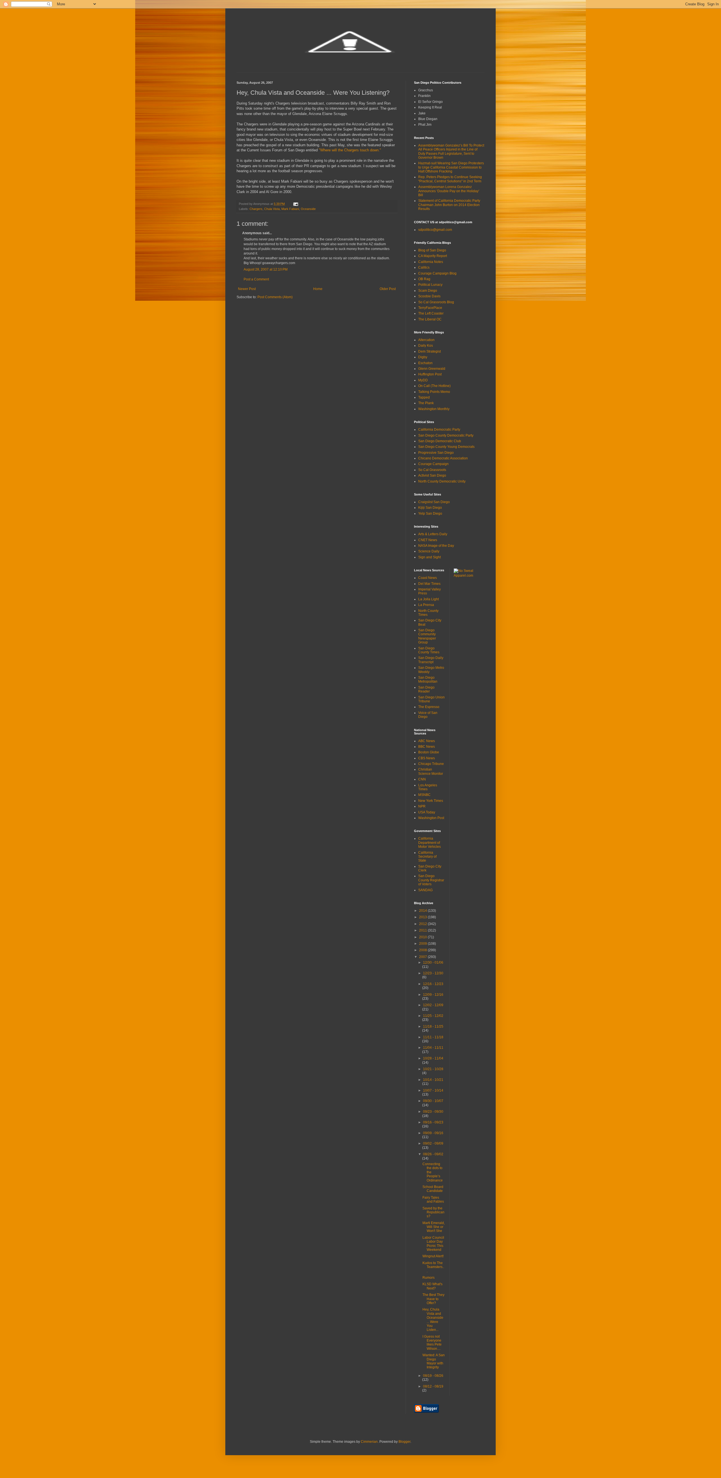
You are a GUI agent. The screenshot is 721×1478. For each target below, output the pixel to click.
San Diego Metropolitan (427, 679)
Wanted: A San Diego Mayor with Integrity (433, 1361)
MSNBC (424, 795)
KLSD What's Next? (432, 1286)
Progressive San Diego (436, 453)
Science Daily (428, 551)
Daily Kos (425, 346)
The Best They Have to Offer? (433, 1299)
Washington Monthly (433, 409)
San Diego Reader (426, 689)
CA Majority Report (432, 256)
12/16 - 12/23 (433, 984)
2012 (423, 924)
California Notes (430, 262)
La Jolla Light (428, 599)
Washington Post (431, 818)
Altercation (426, 340)
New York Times (430, 801)
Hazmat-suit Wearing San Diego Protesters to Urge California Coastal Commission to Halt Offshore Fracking (451, 167)
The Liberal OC (430, 319)
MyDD (423, 380)
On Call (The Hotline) (434, 386)
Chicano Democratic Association (443, 458)
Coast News (427, 578)
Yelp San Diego (430, 513)
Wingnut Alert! (433, 1256)
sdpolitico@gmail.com (435, 230)
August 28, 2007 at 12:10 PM (266, 269)
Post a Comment (256, 279)
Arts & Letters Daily (432, 534)
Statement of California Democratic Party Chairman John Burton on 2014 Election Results (449, 205)
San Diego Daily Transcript (430, 660)
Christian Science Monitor (430, 771)
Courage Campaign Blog (437, 273)
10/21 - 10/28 (433, 1069)
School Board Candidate (432, 1189)
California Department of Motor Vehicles (429, 843)
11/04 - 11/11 (433, 1048)
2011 (423, 930)
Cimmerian (369, 1442)
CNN (422, 779)
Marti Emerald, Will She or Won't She (433, 1227)
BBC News (426, 747)
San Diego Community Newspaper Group (427, 636)
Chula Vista (272, 209)
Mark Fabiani (290, 209)
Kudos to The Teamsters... (433, 1267)
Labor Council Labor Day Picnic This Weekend (433, 1244)
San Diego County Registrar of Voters (431, 880)
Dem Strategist (429, 351)
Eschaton (425, 363)
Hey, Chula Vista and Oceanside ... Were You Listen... (432, 1319)
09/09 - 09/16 (433, 1133)
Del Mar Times (429, 584)
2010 (423, 937)
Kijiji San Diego (430, 508)
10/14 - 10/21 (433, 1080)
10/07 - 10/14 (433, 1090)
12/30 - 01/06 (433, 962)
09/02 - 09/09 (433, 1143)
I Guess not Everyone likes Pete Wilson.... (432, 1343)
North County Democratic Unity (442, 481)
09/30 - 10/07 (433, 1101)
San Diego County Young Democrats (446, 447)
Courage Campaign (433, 464)
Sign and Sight (429, 557)
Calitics (424, 267)
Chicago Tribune (431, 764)
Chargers (256, 209)
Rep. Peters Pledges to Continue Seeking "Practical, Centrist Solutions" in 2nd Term (450, 179)
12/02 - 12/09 (433, 1005)
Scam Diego (427, 291)
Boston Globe (428, 752)
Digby (422, 357)
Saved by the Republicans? (433, 1212)
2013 (423, 917)
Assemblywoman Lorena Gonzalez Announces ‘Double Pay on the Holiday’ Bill (448, 191)
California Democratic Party (439, 430)
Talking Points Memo (434, 392)
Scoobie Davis (429, 296)
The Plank (426, 403)
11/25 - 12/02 (433, 1016)
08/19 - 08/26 (433, 1376)
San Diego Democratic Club (439, 441)
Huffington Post (430, 374)
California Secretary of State (427, 857)
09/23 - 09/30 (433, 1112)
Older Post (388, 289)
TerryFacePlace (430, 308)
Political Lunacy (430, 285)
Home (317, 289)
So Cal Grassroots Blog (436, 302)
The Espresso (428, 707)
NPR (422, 806)
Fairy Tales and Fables (433, 1199)
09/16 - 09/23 (433, 1122)
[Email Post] (295, 203)
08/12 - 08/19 (433, 1386)
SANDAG (425, 890)
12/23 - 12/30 (433, 973)
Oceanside (308, 209)
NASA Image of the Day (436, 546)
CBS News (426, 758)
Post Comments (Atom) (275, 297)
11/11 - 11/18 (433, 1037)
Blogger (404, 1442)
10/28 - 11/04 (433, 1058)
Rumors (428, 1278)
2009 (423, 944)
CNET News (427, 540)
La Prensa (426, 605)
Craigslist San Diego (434, 502)
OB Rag (424, 279)
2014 (423, 911)
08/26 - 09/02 (433, 1154)
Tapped (424, 397)
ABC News (426, 741)
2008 (423, 950)
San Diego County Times (428, 650)
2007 (423, 957)
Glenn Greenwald (431, 369)
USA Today (426, 812)
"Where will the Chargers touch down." (350, 150)
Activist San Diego (432, 475)
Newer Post (247, 289)
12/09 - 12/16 (433, 995)
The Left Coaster (431, 313)
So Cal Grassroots (432, 470)
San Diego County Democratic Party (445, 435)
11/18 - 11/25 (433, 1026)
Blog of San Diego (432, 250)
